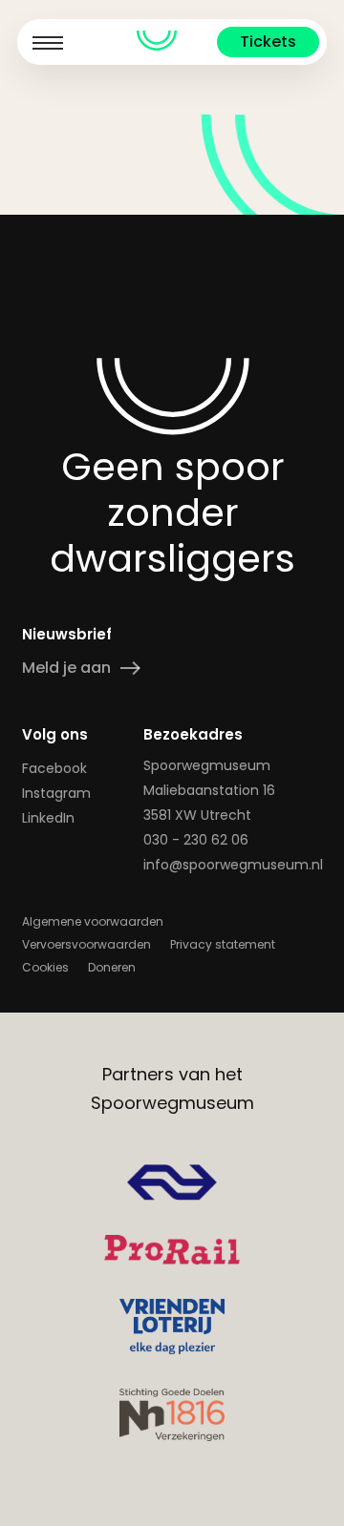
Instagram (56, 793)
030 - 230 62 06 (195, 839)
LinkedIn (48, 817)
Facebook (54, 768)
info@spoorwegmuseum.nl (233, 864)
